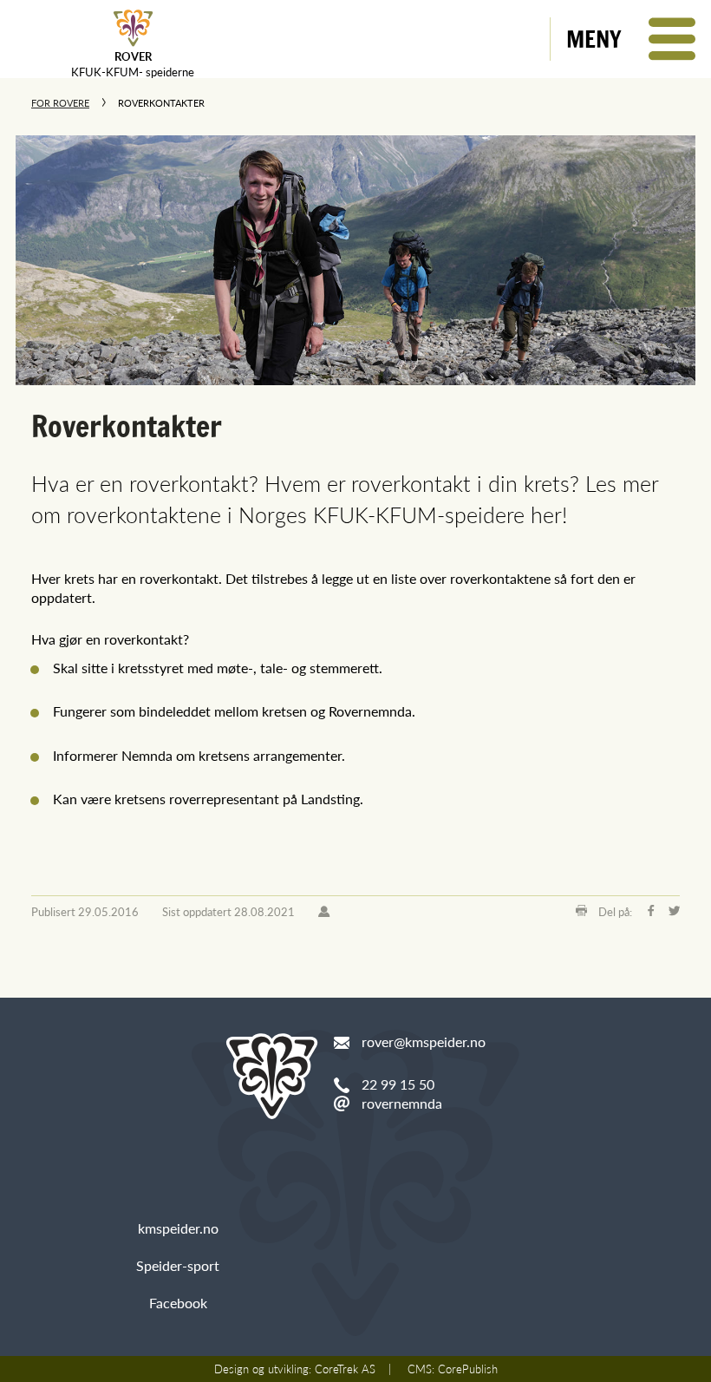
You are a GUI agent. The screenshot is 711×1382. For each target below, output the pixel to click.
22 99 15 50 (398, 1084)
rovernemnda (402, 1103)
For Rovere (60, 102)
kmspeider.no (178, 1228)
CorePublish (468, 1369)
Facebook (178, 1303)
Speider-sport (177, 1265)
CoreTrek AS (345, 1369)
